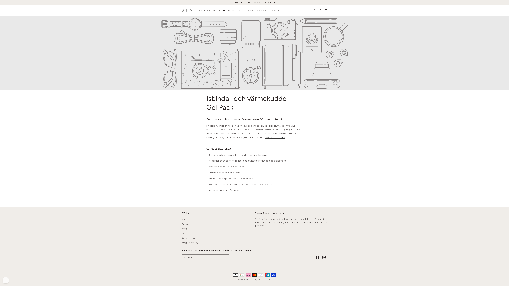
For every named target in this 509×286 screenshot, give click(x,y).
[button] (206, 10)
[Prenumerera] (226, 257)
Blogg (185, 228)
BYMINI (246, 280)
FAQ (184, 233)
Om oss (186, 224)
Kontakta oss (188, 238)
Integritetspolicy (190, 242)
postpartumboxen (275, 137)
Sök (183, 219)
